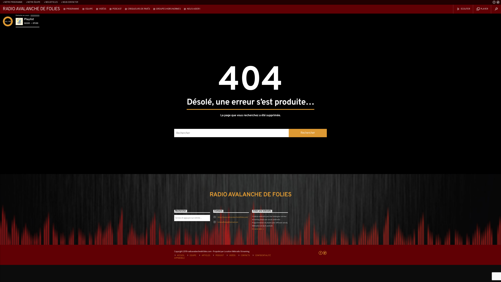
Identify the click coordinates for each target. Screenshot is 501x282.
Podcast (117, 9)
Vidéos (102, 9)
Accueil (180, 255)
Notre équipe (33, 2)
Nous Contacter (70, 2)
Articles (206, 255)
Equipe (89, 9)
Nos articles (51, 2)
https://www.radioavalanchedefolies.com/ (233, 217)
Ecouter (465, 9)
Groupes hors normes (168, 9)
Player (484, 9)
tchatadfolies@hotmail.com (228, 222)
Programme (72, 9)
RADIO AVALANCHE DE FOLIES (31, 9)
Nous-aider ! (193, 9)
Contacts (245, 255)
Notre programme (13, 2)
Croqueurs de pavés (139, 9)
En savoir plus (257, 228)
